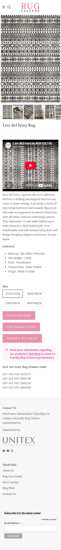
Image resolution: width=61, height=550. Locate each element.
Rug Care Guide (12, 476)
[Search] (10, 7)
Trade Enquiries (19, 315)
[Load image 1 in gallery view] (30, 58)
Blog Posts (9, 488)
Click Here (34, 354)
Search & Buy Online (22, 338)
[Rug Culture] (30, 7)
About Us (8, 470)
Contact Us (9, 494)
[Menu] (3, 7)
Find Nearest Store (21, 326)
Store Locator (11, 482)
